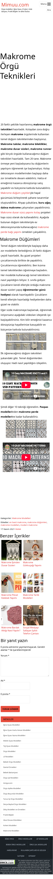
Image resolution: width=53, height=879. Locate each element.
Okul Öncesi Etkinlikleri (12, 820)
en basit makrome (17, 522)
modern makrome (28, 525)
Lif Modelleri (8, 756)
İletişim (20, 856)
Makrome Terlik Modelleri (31, 596)
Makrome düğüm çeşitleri (15, 192)
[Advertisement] (26, 32)
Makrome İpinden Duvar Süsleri (10, 564)
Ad (3, 680)
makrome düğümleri (37, 522)
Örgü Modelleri (9, 751)
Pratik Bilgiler (8, 815)
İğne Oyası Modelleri (11, 725)
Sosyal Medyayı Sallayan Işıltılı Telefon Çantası (31, 630)
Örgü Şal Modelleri (10, 778)
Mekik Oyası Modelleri (12, 740)
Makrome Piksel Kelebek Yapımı (9, 596)
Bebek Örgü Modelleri (12, 762)
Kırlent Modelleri (10, 825)
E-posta (5, 694)
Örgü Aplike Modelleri (12, 788)
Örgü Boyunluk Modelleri (13, 793)
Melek (18, 529)
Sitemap (31, 856)
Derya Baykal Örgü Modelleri (14, 804)
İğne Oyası (9, 839)
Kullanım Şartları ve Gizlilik (33, 850)
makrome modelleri (10, 525)
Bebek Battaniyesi (10, 772)
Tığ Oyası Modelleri (11, 746)
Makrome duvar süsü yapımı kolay (20, 212)
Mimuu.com (15, 4)
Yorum (5, 655)
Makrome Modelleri (21, 518)
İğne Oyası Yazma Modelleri (14, 735)
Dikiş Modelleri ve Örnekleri (14, 809)
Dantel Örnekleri (9, 767)
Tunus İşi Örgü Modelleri (13, 799)
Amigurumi (7, 783)
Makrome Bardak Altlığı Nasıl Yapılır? (10, 629)
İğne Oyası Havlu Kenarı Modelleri (16, 730)
